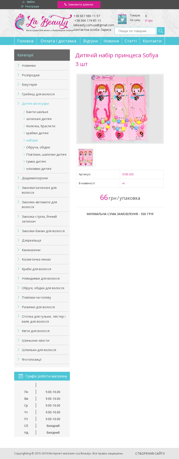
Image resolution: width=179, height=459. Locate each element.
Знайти (161, 31)
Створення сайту (150, 453)
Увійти (31, 2)
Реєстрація (32, 6)
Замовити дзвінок (80, 4)
